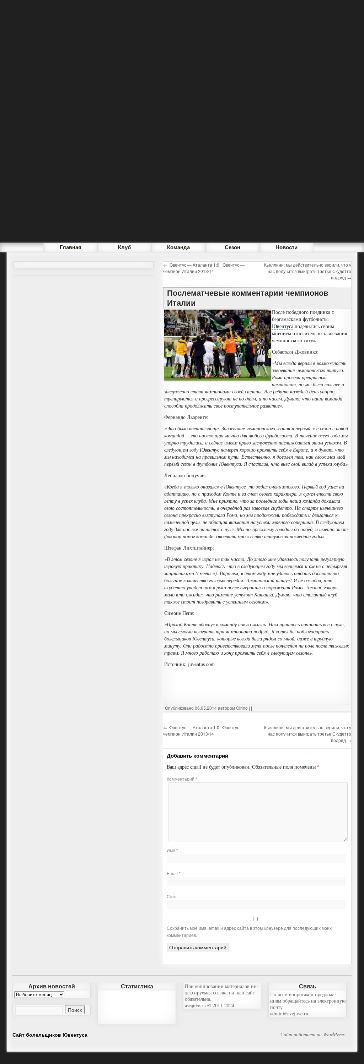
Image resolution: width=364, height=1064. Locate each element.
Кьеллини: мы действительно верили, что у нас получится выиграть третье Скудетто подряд (307, 271)
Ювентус (209, 449)
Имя (172, 850)
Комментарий (182, 779)
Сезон (232, 247)
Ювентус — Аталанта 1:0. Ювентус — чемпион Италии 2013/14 (204, 268)
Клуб (124, 247)
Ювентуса (282, 326)
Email (174, 873)
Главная (70, 247)
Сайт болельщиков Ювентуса (49, 1034)
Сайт (172, 896)
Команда (178, 247)
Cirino (242, 708)
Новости (286, 247)
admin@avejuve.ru (289, 1013)
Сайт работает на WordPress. (313, 1034)
